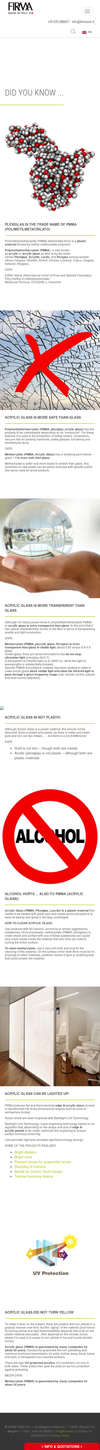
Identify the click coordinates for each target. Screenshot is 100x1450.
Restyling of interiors (30, 1166)
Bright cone (23, 1156)
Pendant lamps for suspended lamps (43, 1161)
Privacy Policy (60, 1435)
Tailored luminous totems (34, 1176)
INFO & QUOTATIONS (61, 1446)
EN (89, 31)
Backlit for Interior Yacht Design (39, 1171)
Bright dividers (25, 1152)
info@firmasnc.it (83, 22)
